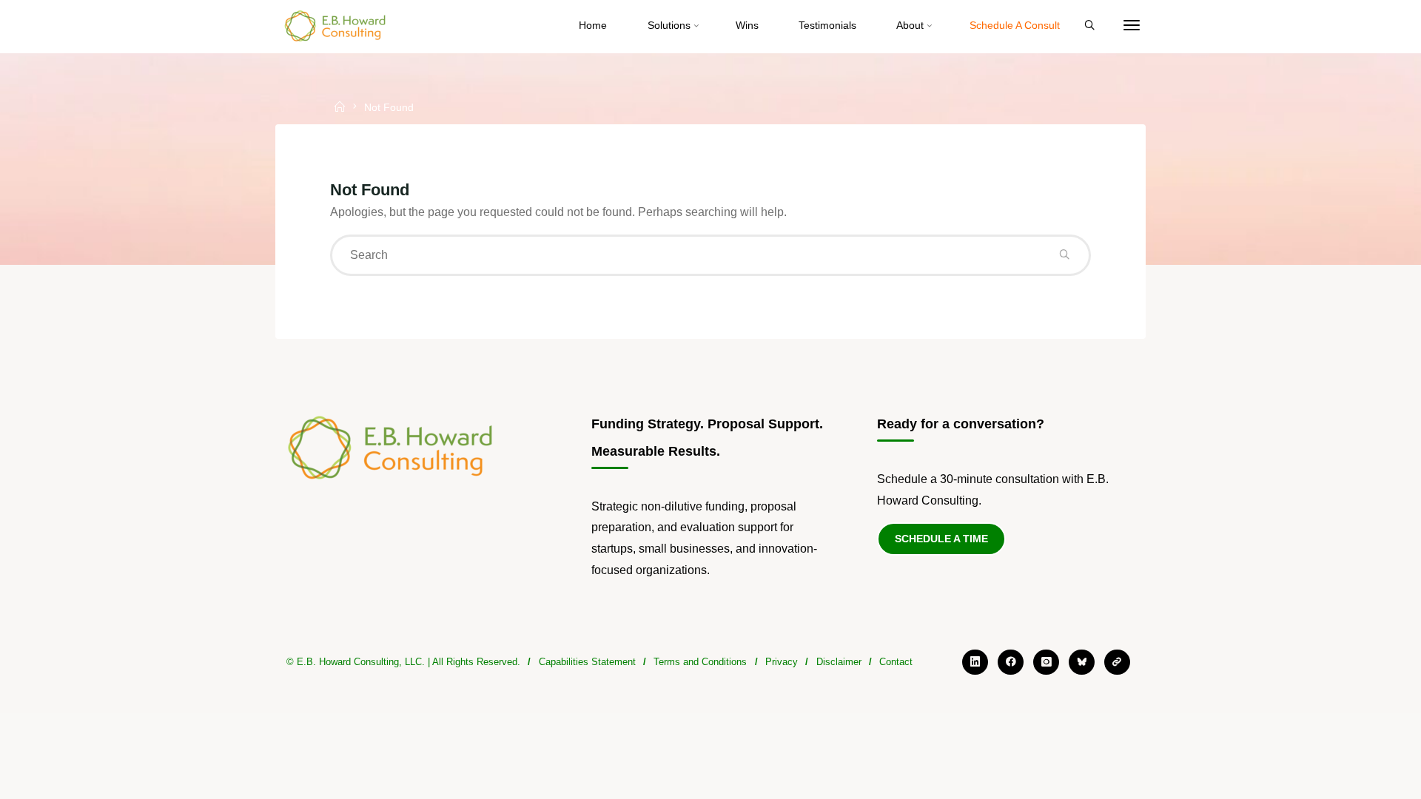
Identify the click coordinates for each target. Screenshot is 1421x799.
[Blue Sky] (1082, 662)
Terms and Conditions (700, 661)
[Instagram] (1046, 662)
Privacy (781, 661)
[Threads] (1117, 662)
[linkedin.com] (975, 662)
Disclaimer (838, 661)
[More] (1131, 26)
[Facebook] (1011, 662)
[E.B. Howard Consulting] (336, 25)
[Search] (1089, 26)
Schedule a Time (941, 539)
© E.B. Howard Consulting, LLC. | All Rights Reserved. (403, 661)
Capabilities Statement (587, 661)
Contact (896, 661)
